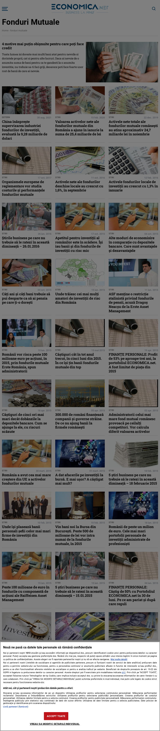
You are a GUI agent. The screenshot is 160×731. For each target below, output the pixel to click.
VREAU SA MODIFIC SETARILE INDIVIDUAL (55, 723)
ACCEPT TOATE (56, 716)
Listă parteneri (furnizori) (15, 706)
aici (123, 672)
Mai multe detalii (119, 659)
